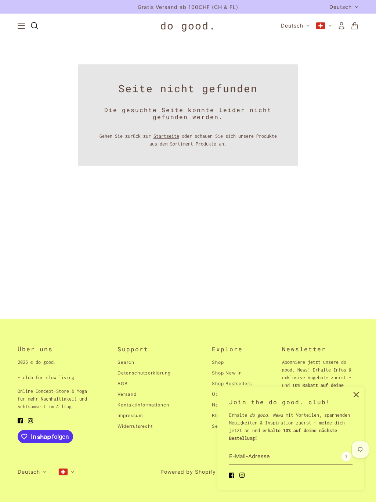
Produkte (206, 144)
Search (126, 362)
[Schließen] (356, 394)
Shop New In (227, 373)
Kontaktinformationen (143, 405)
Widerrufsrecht (135, 426)
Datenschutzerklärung (144, 373)
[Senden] (346, 456)
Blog (217, 415)
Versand (127, 394)
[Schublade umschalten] (21, 26)
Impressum (130, 415)
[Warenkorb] (354, 25)
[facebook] (231, 474)
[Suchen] (34, 25)
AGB (123, 383)
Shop (218, 362)
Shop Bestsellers (232, 383)
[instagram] (241, 474)
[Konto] (341, 25)
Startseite (166, 136)
